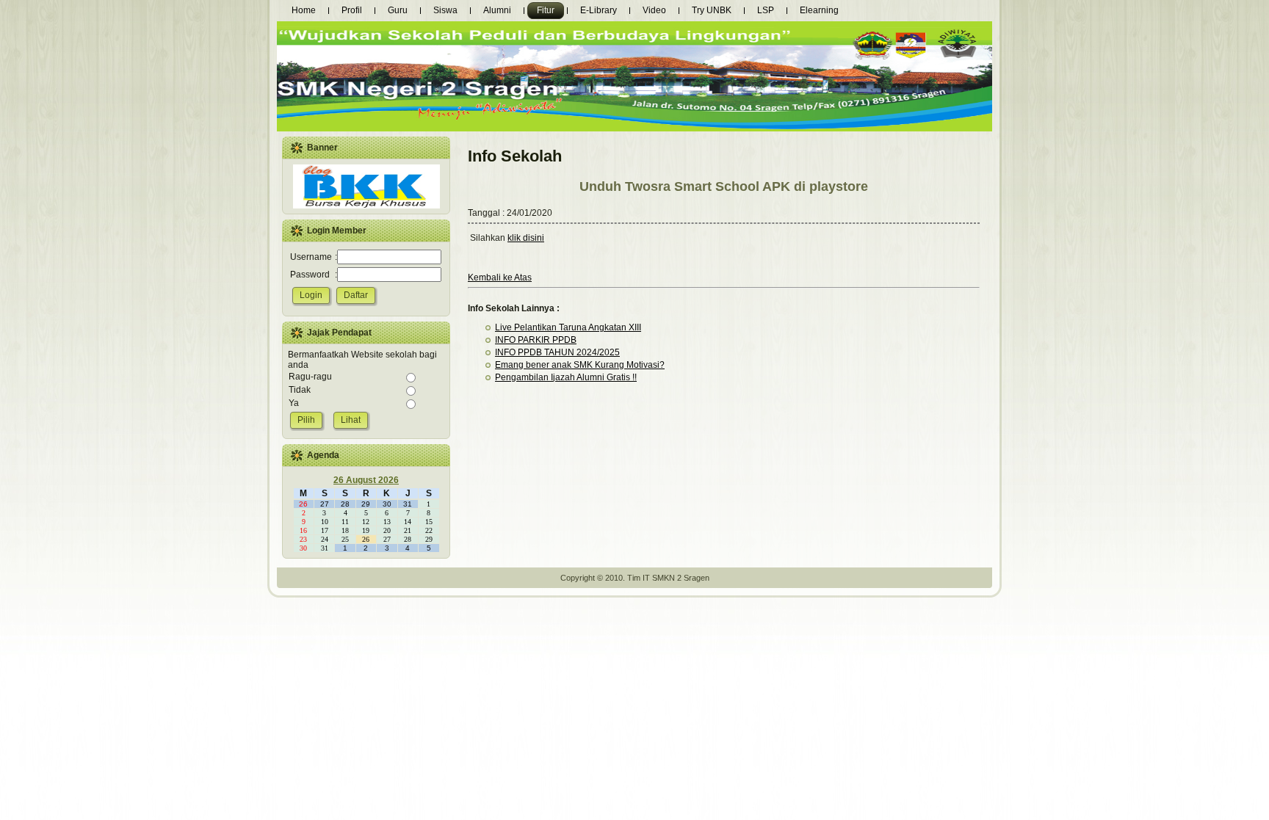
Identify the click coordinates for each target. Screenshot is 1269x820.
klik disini (525, 238)
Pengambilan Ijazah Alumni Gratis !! (566, 377)
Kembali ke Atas (500, 277)
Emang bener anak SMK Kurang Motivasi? (580, 365)
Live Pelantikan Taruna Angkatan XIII (568, 327)
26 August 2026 (366, 480)
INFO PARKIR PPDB (535, 340)
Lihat (351, 420)
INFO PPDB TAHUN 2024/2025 (557, 352)
